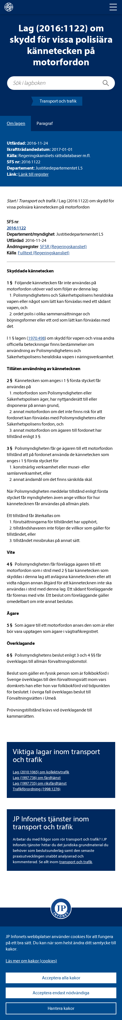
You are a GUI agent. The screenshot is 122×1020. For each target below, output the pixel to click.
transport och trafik (75, 862)
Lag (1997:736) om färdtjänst (37, 777)
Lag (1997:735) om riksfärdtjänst (40, 783)
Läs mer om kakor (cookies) (31, 960)
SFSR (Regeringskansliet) (63, 246)
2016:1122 (16, 228)
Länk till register (33, 174)
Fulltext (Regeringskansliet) (44, 252)
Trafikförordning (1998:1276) (36, 789)
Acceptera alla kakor (61, 977)
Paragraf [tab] (45, 123)
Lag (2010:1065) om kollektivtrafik (41, 772)
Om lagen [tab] (16, 123)
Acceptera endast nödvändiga (61, 992)
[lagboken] (9, 7)
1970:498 (36, 338)
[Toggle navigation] (113, 7)
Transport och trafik (58, 101)
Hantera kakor (61, 1008)
